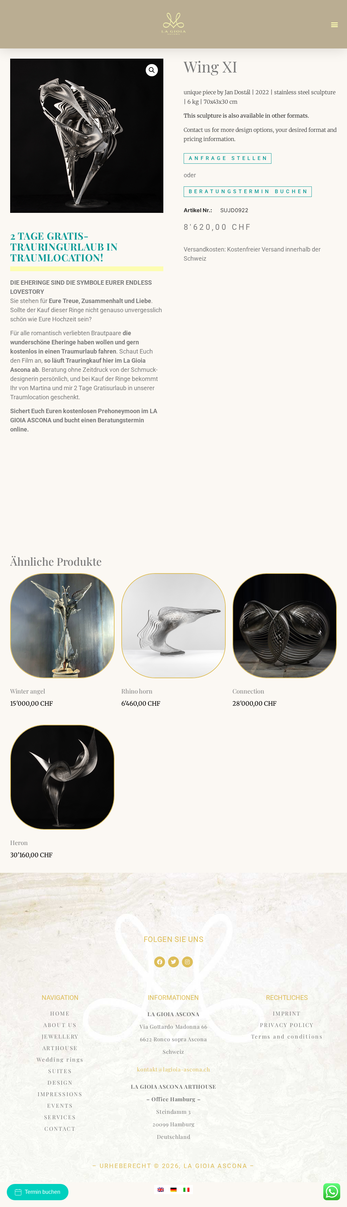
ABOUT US (60, 1024)
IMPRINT (287, 1013)
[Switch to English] (160, 1189)
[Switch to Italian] (186, 1189)
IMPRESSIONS (60, 1094)
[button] (334, 24)
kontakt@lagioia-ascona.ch (173, 1069)
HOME (60, 1013)
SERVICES (60, 1117)
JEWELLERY (60, 1036)
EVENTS (60, 1105)
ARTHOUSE (60, 1047)
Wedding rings (60, 1059)
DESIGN (60, 1082)
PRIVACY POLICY (287, 1024)
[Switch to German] (173, 1189)
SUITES (60, 1070)
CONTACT (60, 1128)
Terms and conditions (287, 1036)
